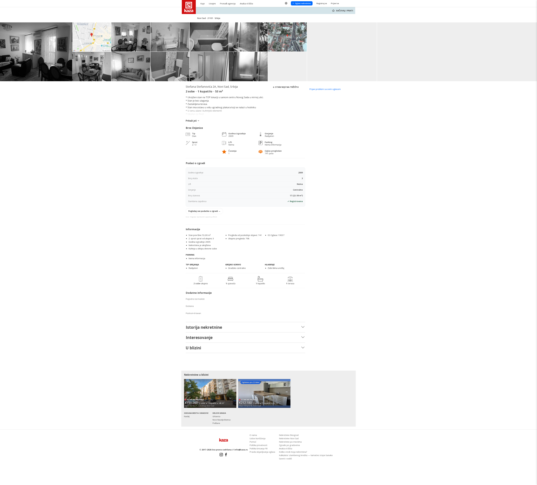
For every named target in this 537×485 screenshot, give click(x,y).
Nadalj (186, 416)
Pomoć (252, 441)
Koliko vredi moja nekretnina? (293, 451)
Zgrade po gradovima (289, 445)
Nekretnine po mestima (290, 441)
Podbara (216, 423)
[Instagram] (221, 455)
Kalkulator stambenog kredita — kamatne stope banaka (306, 455)
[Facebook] (226, 455)
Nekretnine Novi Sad (289, 438)
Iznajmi (212, 3)
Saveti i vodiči (285, 458)
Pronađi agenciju (228, 3)
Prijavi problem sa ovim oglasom (325, 89)
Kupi (202, 3)
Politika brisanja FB (258, 448)
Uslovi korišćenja (257, 438)
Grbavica (216, 416)
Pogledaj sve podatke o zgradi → (204, 211)
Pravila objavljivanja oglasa (262, 451)
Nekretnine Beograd (289, 435)
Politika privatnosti (258, 445)
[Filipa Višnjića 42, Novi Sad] (264, 393)
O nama (253, 435)
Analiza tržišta (246, 3)
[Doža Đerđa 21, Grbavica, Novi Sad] (210, 393)
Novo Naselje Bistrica (221, 419)
